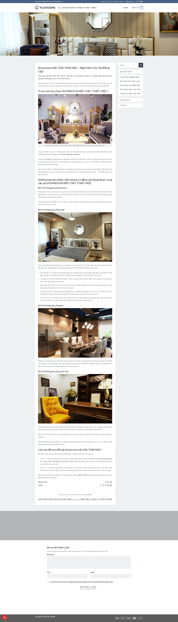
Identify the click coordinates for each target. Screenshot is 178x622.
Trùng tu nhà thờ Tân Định (130, 94)
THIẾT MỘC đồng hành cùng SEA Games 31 (129, 77)
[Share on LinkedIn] (111, 485)
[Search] (59, 8)
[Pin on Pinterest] (108, 485)
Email (93, 572)
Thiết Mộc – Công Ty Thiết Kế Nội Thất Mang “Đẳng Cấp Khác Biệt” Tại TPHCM (94, 499)
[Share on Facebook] (101, 485)
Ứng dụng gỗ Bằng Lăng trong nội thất (130, 85)
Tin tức (75, 494)
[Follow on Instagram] (138, 1)
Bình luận (50, 554)
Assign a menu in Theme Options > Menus (112, 1)
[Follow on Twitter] (140, 1)
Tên (48, 572)
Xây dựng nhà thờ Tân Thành (130, 89)
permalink (88, 494)
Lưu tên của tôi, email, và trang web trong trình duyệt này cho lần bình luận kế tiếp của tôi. (81, 582)
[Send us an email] (142, 1)
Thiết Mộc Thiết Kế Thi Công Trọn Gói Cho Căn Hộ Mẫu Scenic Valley (54, 499)
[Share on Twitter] (103, 485)
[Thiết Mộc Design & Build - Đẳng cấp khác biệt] (45, 8)
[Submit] (141, 65)
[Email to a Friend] (106, 485)
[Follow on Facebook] (136, 1)
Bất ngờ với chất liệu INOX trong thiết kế (130, 81)
